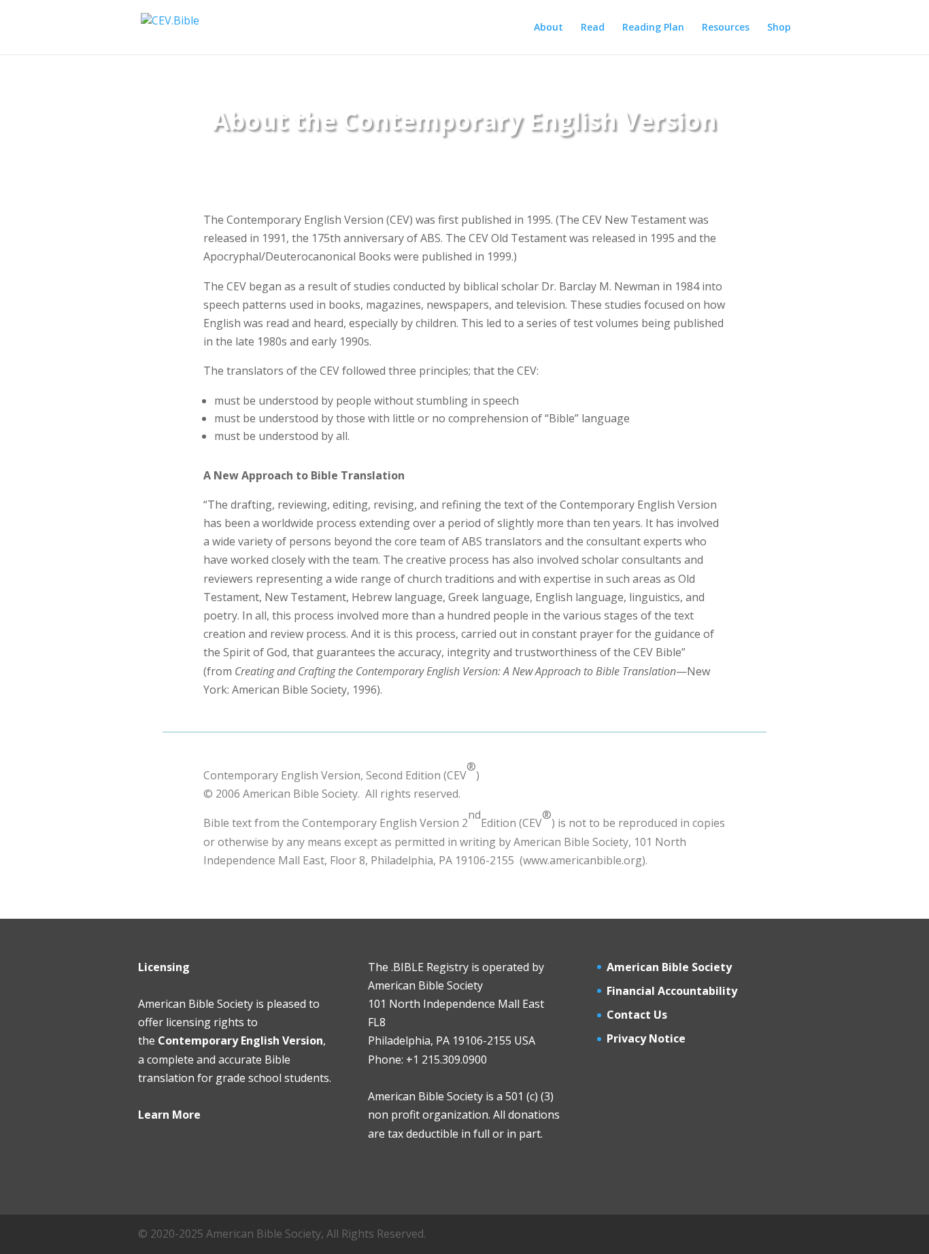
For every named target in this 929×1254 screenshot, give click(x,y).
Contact (629, 1014)
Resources (725, 27)
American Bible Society (669, 967)
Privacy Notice (646, 1038)
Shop (779, 27)
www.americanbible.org (582, 860)
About (548, 27)
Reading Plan (653, 27)
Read (593, 27)
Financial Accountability (672, 990)
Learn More (169, 1114)
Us (659, 1014)
